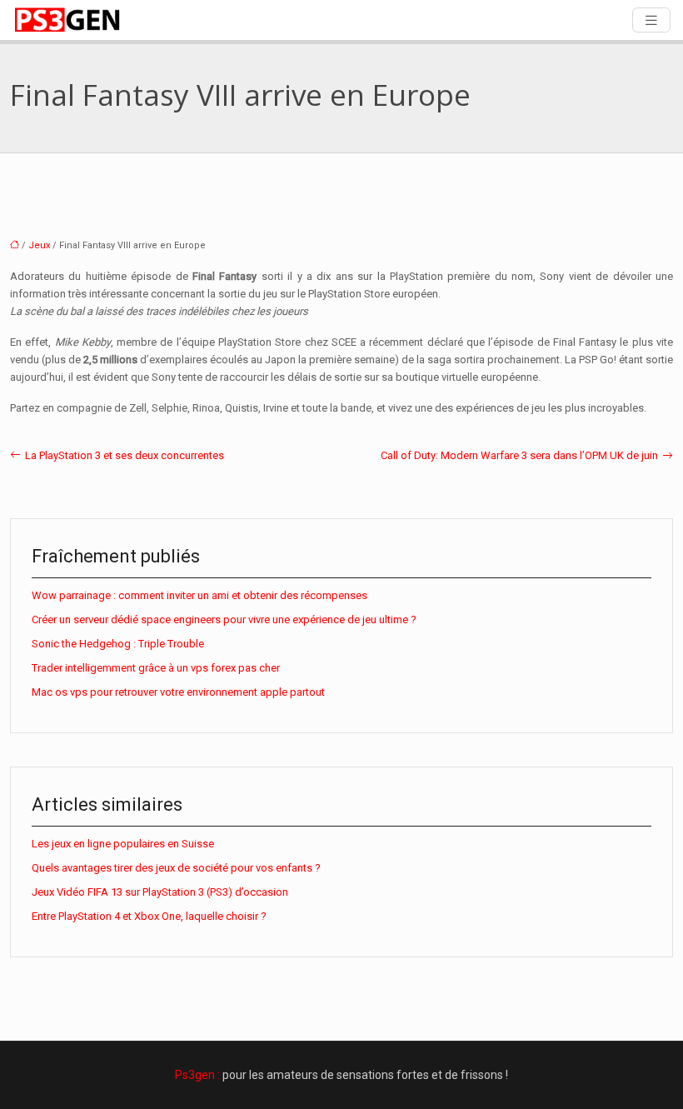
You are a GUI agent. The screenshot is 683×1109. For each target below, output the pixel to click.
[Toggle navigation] (651, 20)
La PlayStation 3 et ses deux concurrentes (124, 455)
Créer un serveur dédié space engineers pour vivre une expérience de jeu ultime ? (224, 619)
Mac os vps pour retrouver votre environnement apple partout (178, 692)
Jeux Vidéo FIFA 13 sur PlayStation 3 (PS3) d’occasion (160, 892)
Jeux (39, 245)
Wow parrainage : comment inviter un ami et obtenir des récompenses (199, 595)
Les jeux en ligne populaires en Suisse (123, 843)
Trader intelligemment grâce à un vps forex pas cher (156, 668)
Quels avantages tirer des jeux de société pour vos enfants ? (176, 868)
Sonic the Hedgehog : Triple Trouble (118, 643)
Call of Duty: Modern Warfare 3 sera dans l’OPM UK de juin (519, 455)
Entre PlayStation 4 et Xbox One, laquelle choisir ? (149, 916)
